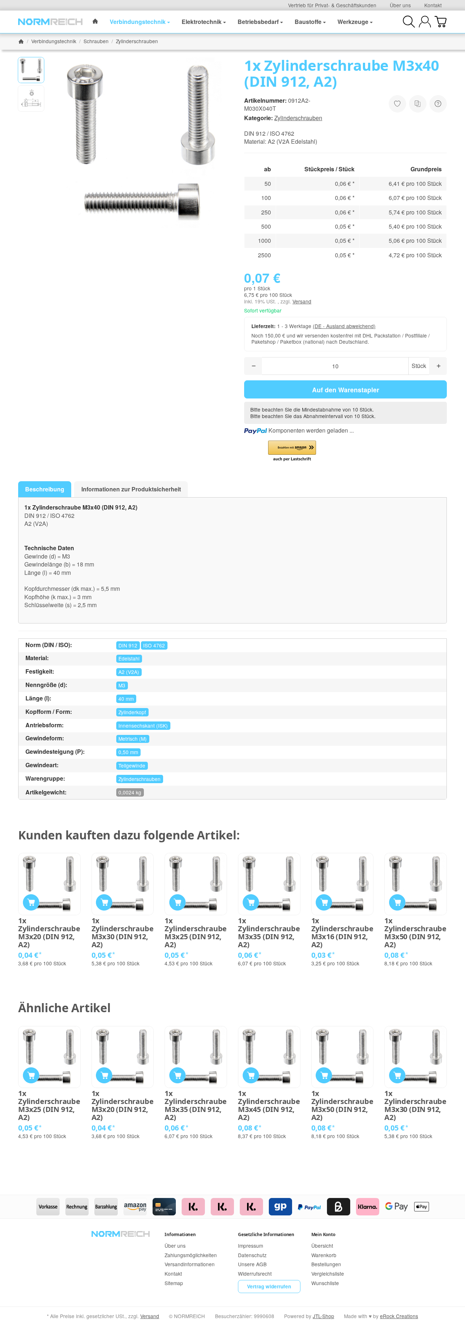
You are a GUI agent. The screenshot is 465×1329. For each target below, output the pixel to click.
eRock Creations (399, 1316)
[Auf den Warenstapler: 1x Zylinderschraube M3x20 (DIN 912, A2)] (31, 902)
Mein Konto (323, 1234)
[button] (31, 70)
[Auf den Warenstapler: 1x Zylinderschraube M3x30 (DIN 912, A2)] (104, 902)
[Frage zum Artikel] (438, 104)
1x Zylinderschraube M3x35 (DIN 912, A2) (269, 933)
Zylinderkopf (132, 712)
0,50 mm (128, 752)
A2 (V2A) (128, 671)
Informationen (180, 1234)
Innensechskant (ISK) (143, 725)
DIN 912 (127, 645)
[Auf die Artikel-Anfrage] (397, 104)
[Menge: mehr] (438, 366)
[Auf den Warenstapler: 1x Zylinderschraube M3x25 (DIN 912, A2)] (177, 902)
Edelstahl (129, 658)
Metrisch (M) (132, 738)
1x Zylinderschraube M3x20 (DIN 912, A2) (49, 933)
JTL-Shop (323, 1316)
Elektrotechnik (202, 21)
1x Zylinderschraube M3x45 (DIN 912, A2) (269, 1105)
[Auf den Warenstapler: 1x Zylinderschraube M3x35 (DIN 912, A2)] (251, 902)
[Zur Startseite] (50, 22)
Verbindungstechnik (138, 21)
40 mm (126, 698)
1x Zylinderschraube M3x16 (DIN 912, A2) (342, 933)
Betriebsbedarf (258, 21)
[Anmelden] (424, 21)
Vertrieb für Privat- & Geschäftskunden (332, 5)
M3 (121, 685)
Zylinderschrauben (298, 118)
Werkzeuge (352, 21)
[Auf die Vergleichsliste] (417, 104)
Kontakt (433, 5)
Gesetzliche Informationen (266, 1234)
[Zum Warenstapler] (440, 21)
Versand (301, 301)
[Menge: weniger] (253, 366)
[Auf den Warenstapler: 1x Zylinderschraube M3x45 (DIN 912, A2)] (251, 1075)
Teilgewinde (131, 765)
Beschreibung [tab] (44, 489)
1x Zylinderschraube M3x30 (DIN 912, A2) (123, 933)
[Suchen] (409, 21)
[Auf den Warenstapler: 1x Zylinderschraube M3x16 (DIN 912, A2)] (324, 902)
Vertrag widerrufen (269, 1286)
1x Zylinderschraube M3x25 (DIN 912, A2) (196, 933)
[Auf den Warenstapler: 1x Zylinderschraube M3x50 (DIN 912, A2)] (397, 902)
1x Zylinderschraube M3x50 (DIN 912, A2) (415, 933)
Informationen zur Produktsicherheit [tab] (131, 489)
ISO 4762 (154, 645)
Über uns (400, 5)
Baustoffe (308, 21)
